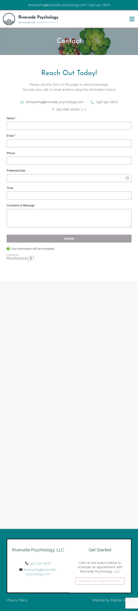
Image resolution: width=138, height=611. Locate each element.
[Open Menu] (131, 19)
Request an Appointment (100, 581)
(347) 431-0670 (40, 563)
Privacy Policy (17, 600)
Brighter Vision (121, 600)
